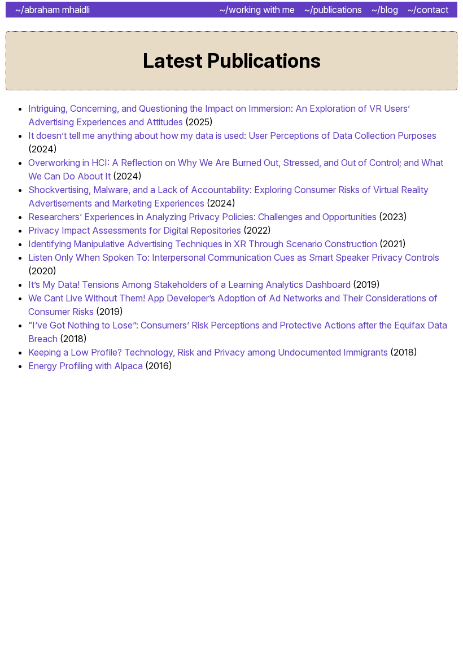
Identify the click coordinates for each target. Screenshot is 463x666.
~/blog (384, 9)
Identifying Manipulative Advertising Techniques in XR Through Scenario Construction (202, 243)
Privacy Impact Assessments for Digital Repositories (134, 230)
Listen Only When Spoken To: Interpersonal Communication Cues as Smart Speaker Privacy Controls (233, 257)
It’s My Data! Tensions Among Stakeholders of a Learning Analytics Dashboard (189, 284)
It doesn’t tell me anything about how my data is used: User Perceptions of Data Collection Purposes (232, 135)
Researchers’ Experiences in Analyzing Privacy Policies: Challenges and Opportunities (202, 216)
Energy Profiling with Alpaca (85, 365)
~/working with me (257, 9)
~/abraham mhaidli (52, 9)
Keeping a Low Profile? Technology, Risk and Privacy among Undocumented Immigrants (208, 352)
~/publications (333, 9)
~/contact (427, 9)
